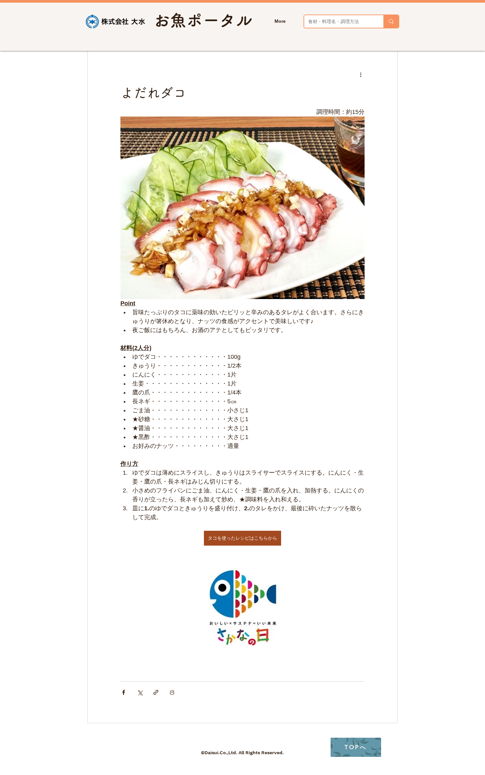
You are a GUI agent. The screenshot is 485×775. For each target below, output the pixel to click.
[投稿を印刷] (172, 692)
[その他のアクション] (361, 75)
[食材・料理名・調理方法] (391, 21)
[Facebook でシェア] (123, 692)
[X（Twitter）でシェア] (140, 692)
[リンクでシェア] (156, 692)
